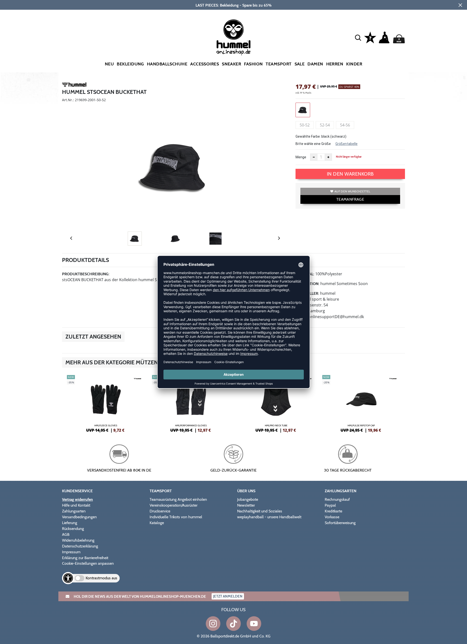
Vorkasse (332, 517)
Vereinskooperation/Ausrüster (174, 505)
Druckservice (160, 511)
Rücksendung (73, 528)
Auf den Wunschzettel (352, 191)
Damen (315, 64)
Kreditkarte (333, 511)
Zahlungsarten (74, 511)
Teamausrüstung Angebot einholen (178, 499)
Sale (300, 64)
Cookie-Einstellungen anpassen (88, 563)
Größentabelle (346, 144)
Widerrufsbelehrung (78, 540)
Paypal (330, 505)
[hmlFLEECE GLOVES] (105, 403)
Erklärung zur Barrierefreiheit (85, 557)
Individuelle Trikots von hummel (176, 517)
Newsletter (246, 505)
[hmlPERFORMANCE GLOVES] (191, 403)
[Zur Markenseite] (74, 85)
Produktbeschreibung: (85, 274)
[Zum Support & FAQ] (370, 37)
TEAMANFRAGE (350, 199)
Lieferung (69, 522)
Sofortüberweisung (340, 522)
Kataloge (157, 522)
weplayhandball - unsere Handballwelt (269, 517)
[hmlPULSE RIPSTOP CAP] (361, 403)
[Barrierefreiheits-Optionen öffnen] (68, 578)
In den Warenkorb (350, 174)
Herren (334, 64)
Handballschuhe (167, 64)
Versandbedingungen (79, 517)
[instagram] (213, 623)
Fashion (253, 64)
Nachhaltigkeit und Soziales (259, 511)
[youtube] (254, 623)
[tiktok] (233, 623)
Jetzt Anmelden (227, 596)
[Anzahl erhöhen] (328, 157)
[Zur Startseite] (233, 37)
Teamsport (278, 64)
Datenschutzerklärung (80, 546)
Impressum (71, 552)
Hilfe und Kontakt (76, 505)
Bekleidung (130, 64)
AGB (66, 534)
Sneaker (231, 64)
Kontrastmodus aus (101, 578)
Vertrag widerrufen (77, 499)
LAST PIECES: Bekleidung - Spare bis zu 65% (234, 5)
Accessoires (204, 64)
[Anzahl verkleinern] (313, 157)
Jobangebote (247, 499)
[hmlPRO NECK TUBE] (276, 403)
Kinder (354, 64)
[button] (358, 37)
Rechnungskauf (337, 499)
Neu (109, 64)
